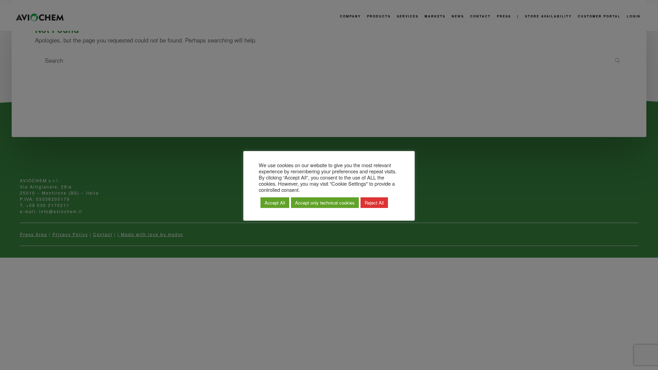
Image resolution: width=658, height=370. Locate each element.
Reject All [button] (374, 202)
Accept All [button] (275, 202)
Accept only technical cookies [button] (325, 202)
